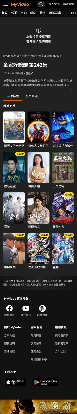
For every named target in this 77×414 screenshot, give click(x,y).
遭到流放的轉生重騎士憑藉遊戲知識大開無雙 (38, 267)
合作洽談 (60, 351)
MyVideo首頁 (11, 56)
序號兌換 (68, 4)
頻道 (14, 13)
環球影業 (55, 13)
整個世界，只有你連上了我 (14, 267)
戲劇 (33, 13)
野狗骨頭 (34, 186)
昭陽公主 (34, 226)
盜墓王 (57, 267)
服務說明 (9, 343)
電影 (24, 13)
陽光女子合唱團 (14, 146)
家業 (7, 226)
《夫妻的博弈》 (16, 284)
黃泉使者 (58, 226)
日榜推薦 (9, 351)
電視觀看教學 (39, 359)
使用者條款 (61, 335)
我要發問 (36, 343)
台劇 (33, 56)
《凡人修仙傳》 (35, 284)
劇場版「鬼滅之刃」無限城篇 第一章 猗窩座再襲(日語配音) (63, 146)
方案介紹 (9, 335)
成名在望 (10, 186)
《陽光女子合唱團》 (13, 280)
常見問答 (36, 335)
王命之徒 (58, 186)
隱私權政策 (61, 343)
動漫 (42, 13)
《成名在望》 (33, 280)
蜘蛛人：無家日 (38, 146)
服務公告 (36, 351)
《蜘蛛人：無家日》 (51, 280)
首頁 (5, 13)
